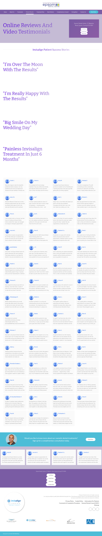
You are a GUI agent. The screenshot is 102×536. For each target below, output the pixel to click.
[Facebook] (90, 509)
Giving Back (74, 12)
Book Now (93, 12)
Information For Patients (92, 501)
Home (5, 12)
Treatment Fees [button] (40, 12)
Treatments (20, 12)
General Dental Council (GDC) (90, 503)
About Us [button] (12, 12)
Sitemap (96, 505)
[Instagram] (94, 509)
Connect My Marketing (14, 533)
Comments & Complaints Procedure (69, 503)
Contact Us (83, 12)
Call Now (84, 29)
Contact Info (51, 484)
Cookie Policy (79, 501)
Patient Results (30, 12)
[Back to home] (51, 4)
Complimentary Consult (63, 12)
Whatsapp (84, 33)
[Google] (97, 509)
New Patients (50, 12)
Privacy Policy (70, 501)
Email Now (84, 31)
